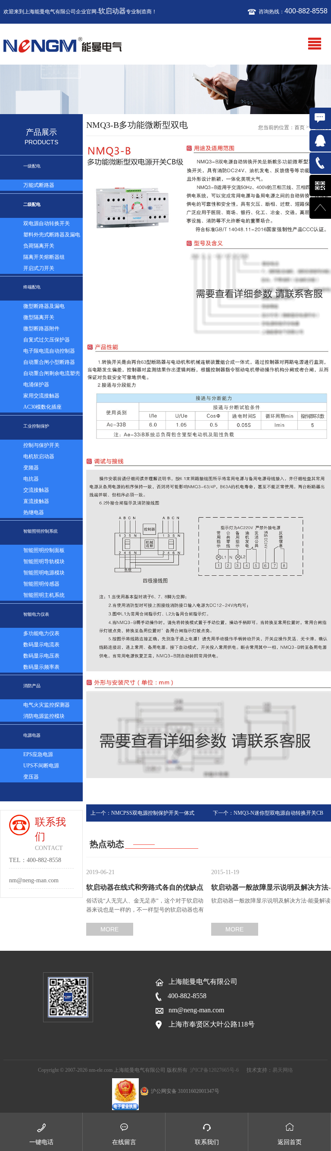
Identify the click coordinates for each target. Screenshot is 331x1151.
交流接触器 (36, 490)
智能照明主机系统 (44, 595)
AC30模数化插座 (42, 407)
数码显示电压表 (41, 656)
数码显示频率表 (41, 667)
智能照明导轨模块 (44, 561)
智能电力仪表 (36, 614)
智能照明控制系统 (40, 531)
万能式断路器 (38, 185)
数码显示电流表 (41, 645)
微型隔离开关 (38, 317)
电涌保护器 (36, 385)
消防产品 (32, 685)
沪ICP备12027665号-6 (214, 1070)
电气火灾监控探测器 (46, 705)
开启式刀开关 (38, 268)
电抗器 (31, 479)
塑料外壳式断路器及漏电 (51, 235)
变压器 (31, 777)
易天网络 (282, 1070)
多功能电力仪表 (41, 633)
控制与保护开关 (41, 445)
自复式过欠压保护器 (46, 340)
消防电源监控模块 (44, 716)
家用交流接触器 (41, 396)
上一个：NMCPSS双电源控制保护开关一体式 (142, 813)
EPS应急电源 (38, 754)
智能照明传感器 (41, 584)
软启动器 (112, 11)
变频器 (31, 468)
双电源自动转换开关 (46, 223)
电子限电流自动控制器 (49, 351)
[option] (165, 89)
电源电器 (32, 735)
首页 (299, 127)
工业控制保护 (36, 426)
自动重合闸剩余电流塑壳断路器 (51, 374)
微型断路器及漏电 (44, 306)
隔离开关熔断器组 (44, 257)
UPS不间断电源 (41, 766)
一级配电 (32, 166)
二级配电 (32, 204)
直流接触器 (36, 501)
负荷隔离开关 (38, 246)
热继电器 (33, 512)
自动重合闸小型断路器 (49, 362)
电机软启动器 (38, 456)
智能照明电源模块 (44, 573)
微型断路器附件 (41, 329)
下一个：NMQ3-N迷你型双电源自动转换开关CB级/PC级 (268, 816)
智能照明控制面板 (44, 550)
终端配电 (32, 287)
